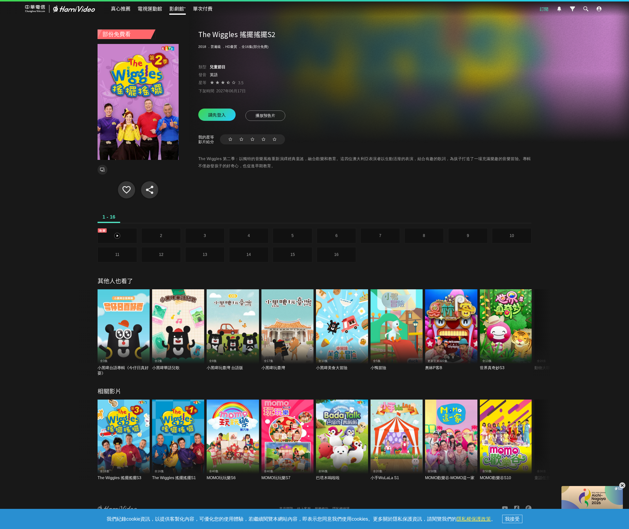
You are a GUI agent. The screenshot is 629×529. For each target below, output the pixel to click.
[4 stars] (263, 139)
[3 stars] (252, 139)
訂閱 (544, 9)
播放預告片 (265, 115)
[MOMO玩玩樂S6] (233, 440)
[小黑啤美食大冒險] (342, 330)
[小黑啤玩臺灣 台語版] (233, 330)
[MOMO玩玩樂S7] (287, 440)
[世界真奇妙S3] (506, 330)
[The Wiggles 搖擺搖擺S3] (124, 440)
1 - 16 (108, 217)
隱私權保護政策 (474, 519)
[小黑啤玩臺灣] (287, 330)
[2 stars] (241, 139)
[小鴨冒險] (397, 330)
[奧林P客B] (451, 330)
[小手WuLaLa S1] (397, 440)
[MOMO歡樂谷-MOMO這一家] (451, 440)
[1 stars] (230, 139)
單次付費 (203, 8)
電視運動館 (150, 8)
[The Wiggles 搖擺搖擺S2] (126, 189)
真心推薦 (120, 8)
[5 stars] (274, 139)
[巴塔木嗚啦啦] (342, 440)
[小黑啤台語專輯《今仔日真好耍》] (124, 332)
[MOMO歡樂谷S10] (506, 440)
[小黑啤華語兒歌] (178, 330)
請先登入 (217, 114)
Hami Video (60, 8)
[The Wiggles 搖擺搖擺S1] (178, 440)
